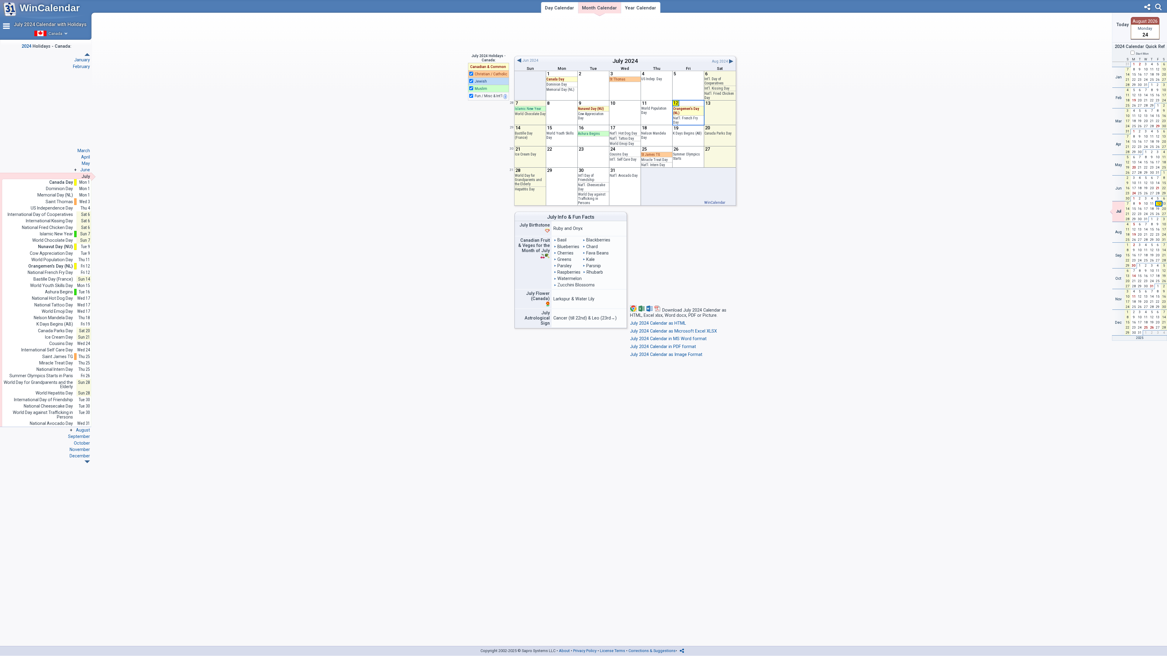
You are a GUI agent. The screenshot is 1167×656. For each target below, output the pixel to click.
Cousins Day (619, 154)
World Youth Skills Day (51, 285)
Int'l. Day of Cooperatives (714, 81)
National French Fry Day (50, 272)
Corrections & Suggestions (652, 650)
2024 (631, 60)
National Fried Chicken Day (47, 227)
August (83, 430)
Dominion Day (556, 84)
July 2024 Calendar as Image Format (666, 354)
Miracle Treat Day (654, 160)
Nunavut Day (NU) (591, 109)
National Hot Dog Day (52, 298)
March (83, 150)
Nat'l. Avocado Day (624, 175)
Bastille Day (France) (523, 135)
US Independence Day (52, 208)
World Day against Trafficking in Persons (591, 198)
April (85, 157)
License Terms (612, 650)
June (85, 169)
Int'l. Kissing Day (716, 88)
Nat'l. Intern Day (653, 165)
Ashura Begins (589, 134)
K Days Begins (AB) (687, 133)
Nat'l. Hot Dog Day (623, 133)
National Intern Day (54, 369)
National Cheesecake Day (48, 406)
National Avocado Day (51, 423)
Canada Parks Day (718, 133)
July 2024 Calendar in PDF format (663, 346)
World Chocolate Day (530, 114)
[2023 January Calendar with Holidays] (87, 461)
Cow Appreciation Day (51, 253)
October (82, 443)
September (79, 436)
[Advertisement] (625, 34)
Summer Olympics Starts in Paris (41, 376)
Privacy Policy (585, 650)
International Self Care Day (47, 350)
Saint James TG (57, 356)
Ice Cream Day (525, 154)
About (564, 650)
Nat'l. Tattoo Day (622, 138)
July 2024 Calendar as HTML (658, 323)
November (80, 449)
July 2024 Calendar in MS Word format (668, 338)
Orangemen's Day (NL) (50, 266)
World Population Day (52, 260)
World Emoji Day (622, 144)
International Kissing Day (49, 221)
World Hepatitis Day (54, 393)
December (80, 455)
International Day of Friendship (43, 400)
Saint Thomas (59, 202)
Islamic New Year (528, 109)
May (86, 163)
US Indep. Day (651, 79)
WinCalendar (50, 7)
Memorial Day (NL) (560, 89)
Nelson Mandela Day (53, 318)
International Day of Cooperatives (40, 214)
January (82, 59)
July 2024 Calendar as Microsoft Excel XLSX (673, 331)
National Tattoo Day (53, 305)
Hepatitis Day (525, 189)
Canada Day (555, 79)
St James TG (650, 154)
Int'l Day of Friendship (586, 177)
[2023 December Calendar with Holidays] (87, 54)
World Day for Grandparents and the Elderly (528, 179)
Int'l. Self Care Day (623, 159)
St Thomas (617, 79)
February (81, 66)
